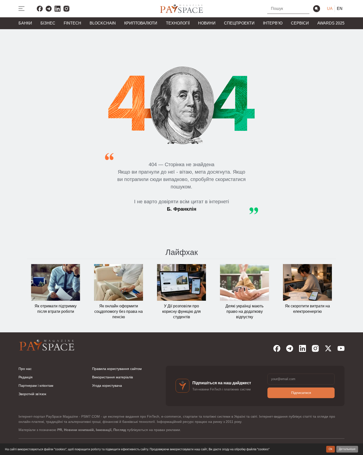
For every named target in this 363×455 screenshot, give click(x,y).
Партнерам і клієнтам (36, 385)
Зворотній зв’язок (32, 394)
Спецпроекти (239, 23)
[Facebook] (40, 9)
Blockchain (103, 23)
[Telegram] (49, 9)
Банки (25, 23)
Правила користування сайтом (117, 369)
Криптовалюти (140, 23)
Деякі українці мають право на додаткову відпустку (244, 311)
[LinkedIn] (57, 9)
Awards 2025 (330, 23)
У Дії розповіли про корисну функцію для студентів (181, 311)
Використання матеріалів (112, 377)
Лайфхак (181, 252)
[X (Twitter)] (328, 348)
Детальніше (347, 449)
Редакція (26, 377)
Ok (330, 449)
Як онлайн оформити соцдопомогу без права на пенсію (118, 311)
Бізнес (47, 23)
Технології (178, 23)
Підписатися (301, 393)
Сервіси (300, 23)
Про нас (25, 369)
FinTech (72, 23)
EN (340, 8)
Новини (207, 23)
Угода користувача (107, 385)
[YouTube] (341, 348)
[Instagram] (66, 9)
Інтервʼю (272, 23)
